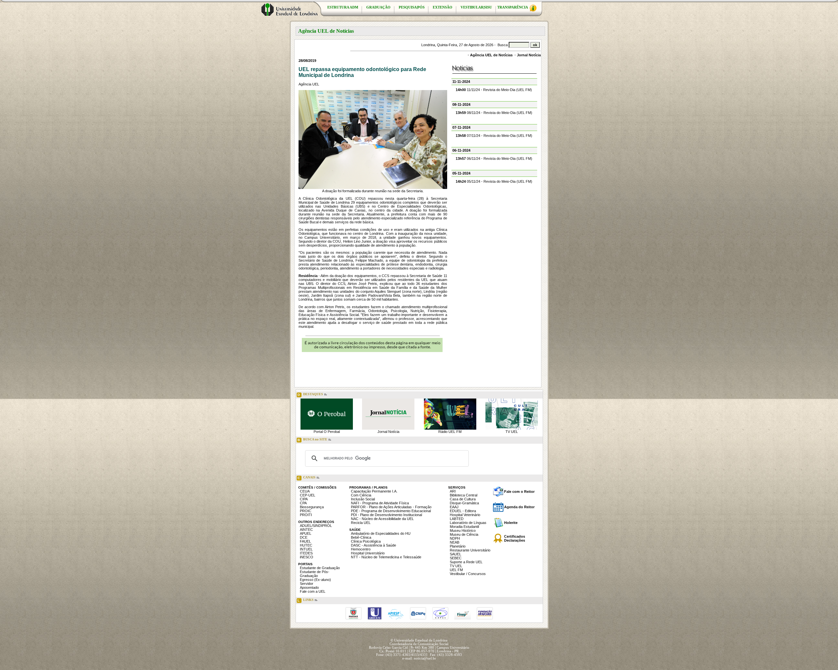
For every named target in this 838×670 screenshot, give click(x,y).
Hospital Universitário (368, 553)
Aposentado (309, 587)
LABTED (457, 519)
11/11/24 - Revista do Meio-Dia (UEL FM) (494, 90)
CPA (303, 503)
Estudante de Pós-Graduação (314, 574)
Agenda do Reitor (519, 507)
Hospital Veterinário (465, 515)
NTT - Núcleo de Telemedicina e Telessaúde (386, 557)
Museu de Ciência (464, 534)
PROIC (305, 511)
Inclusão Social (363, 499)
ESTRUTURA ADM (342, 7)
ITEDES (306, 553)
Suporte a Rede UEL (466, 562)
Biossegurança (312, 507)
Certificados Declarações (514, 538)
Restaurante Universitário (470, 550)
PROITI (306, 515)
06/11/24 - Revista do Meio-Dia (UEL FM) (494, 158)
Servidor (306, 584)
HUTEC (306, 545)
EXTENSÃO (442, 7)
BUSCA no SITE (314, 439)
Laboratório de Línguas (468, 523)
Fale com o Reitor (519, 491)
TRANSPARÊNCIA (513, 7)
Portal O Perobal (327, 432)
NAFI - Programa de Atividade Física (380, 503)
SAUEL (455, 554)
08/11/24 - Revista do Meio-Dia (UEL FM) (494, 113)
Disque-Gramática (464, 503)
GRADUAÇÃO (378, 7)
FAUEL (305, 541)
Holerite (511, 523)
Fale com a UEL (312, 591)
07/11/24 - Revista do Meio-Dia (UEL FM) (494, 136)
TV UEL (511, 432)
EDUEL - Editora (463, 511)
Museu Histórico (463, 530)
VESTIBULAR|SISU (476, 7)
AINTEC (306, 529)
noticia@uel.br (425, 658)
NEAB (454, 542)
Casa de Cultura (463, 499)
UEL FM (456, 570)
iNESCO (306, 557)
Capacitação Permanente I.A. (374, 491)
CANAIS (308, 477)
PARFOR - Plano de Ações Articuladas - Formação (391, 507)
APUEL (305, 533)
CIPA (304, 499)
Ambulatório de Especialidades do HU (380, 533)
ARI (453, 491)
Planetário (457, 546)
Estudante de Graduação (320, 568)
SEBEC (456, 558)
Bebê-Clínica (361, 537)
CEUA (305, 491)
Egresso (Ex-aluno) (315, 580)
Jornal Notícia (529, 55)
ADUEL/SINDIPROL (316, 526)
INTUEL (306, 549)
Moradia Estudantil (464, 527)
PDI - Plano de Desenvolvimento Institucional (386, 515)
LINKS (308, 600)
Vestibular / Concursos (468, 574)
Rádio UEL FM (450, 432)
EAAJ (454, 507)
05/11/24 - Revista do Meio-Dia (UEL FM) (494, 181)
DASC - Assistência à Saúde (373, 545)
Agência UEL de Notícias (491, 55)
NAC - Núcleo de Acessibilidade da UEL (382, 519)
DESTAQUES (312, 394)
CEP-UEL (307, 495)
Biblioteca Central (463, 495)
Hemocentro (361, 549)
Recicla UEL (361, 523)
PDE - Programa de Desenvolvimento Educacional (391, 511)
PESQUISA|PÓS (412, 7)
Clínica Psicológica (366, 541)
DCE (303, 537)
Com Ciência (361, 495)
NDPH (455, 538)
